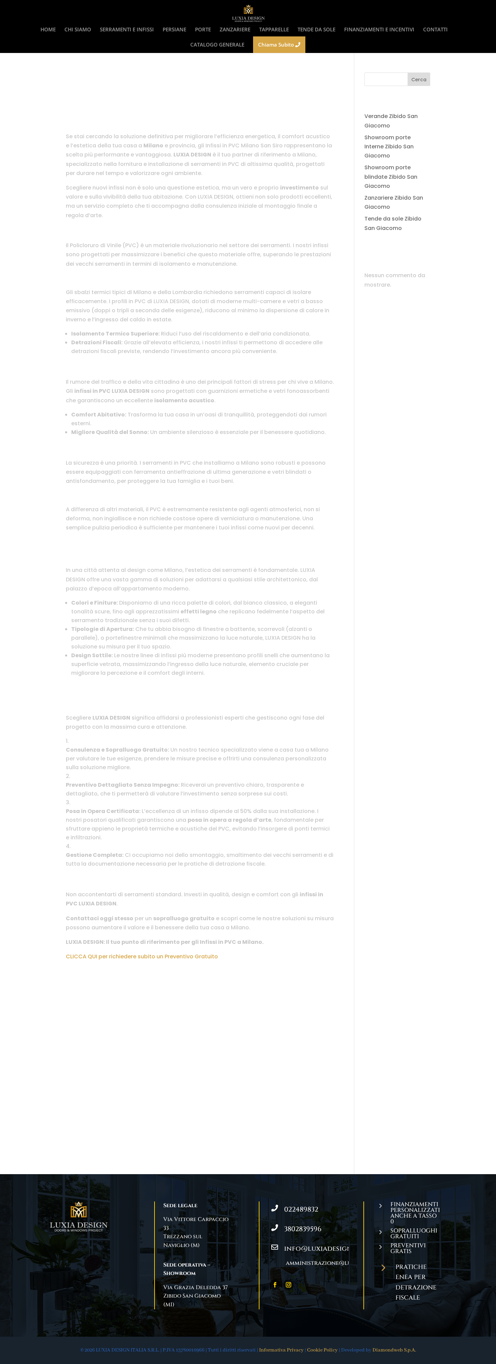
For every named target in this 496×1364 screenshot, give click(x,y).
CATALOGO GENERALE (217, 45)
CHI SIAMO (77, 30)
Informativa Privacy (281, 1350)
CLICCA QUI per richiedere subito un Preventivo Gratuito (142, 956)
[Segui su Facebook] (275, 1284)
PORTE (203, 30)
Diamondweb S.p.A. (394, 1350)
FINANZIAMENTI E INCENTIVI (379, 30)
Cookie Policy (322, 1350)
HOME (48, 30)
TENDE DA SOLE (316, 30)
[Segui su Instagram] (288, 1284)
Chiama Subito (276, 44)
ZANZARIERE (235, 30)
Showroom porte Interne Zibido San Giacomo (389, 146)
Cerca (418, 79)
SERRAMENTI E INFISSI (127, 30)
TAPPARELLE (274, 30)
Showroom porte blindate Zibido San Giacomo (390, 177)
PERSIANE (174, 30)
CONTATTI (435, 30)
